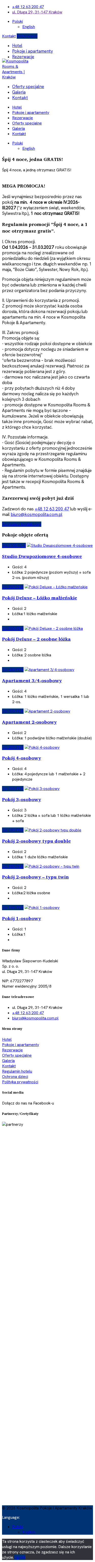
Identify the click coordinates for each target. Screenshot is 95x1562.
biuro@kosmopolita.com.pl (36, 514)
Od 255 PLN (13, 747)
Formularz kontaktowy (21, 524)
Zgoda (19, 1557)
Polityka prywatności (20, 1082)
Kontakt (9, 36)
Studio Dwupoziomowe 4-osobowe (42, 556)
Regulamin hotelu (17, 1071)
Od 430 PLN (13, 669)
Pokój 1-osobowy (21, 918)
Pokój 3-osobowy (21, 799)
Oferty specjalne (28, 86)
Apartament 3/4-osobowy (32, 680)
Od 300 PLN (13, 711)
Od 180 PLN (13, 830)
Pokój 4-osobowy (21, 758)
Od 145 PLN (13, 907)
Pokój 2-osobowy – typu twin (35, 877)
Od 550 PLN (13, 587)
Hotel (17, 45)
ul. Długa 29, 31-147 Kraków (37, 12)
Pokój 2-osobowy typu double (36, 841)
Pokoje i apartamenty (32, 51)
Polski (17, 21)
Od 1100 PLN (14, 545)
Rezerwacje (27, 36)
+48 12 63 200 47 (28, 6)
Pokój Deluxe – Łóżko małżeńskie (39, 597)
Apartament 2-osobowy (29, 722)
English (28, 26)
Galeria (19, 92)
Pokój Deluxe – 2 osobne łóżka (36, 639)
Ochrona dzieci (15, 1076)
